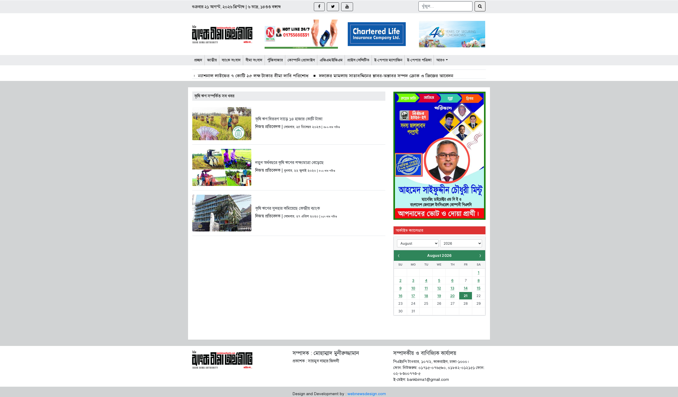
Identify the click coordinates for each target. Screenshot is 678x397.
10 (413, 288)
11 (426, 288)
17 (413, 296)
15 (478, 288)
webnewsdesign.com (366, 393)
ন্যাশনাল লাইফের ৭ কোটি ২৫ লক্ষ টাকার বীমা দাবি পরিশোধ (253, 76)
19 (439, 296)
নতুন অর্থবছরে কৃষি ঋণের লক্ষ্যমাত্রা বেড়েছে (289, 162)
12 (439, 288)
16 (400, 296)
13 (452, 288)
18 (426, 296)
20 (452, 296)
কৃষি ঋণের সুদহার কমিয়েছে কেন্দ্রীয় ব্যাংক (287, 208)
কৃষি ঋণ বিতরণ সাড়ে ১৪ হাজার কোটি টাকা (288, 119)
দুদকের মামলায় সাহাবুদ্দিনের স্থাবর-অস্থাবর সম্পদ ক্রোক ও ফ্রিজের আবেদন (386, 76)
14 (466, 288)
